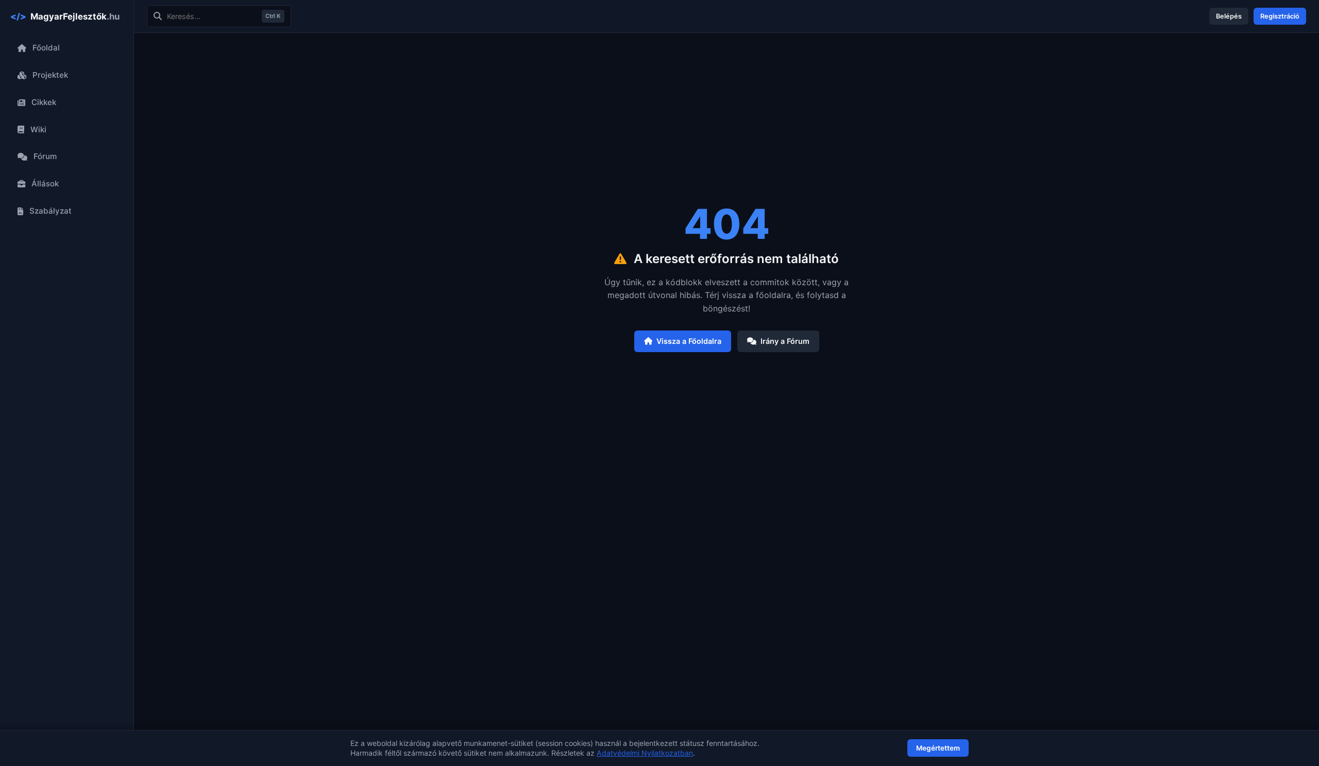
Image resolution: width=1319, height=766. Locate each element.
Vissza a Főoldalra (688, 341)
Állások (45, 183)
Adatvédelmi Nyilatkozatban (645, 752)
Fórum (45, 156)
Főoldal (46, 48)
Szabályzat (50, 211)
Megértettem (938, 748)
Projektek (50, 75)
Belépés (1229, 16)
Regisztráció (1279, 16)
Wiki (38, 129)
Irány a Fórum (784, 341)
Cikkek (43, 102)
